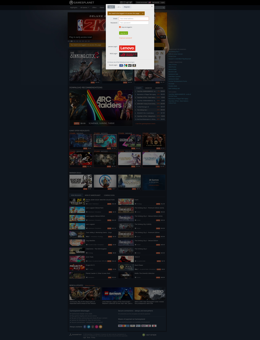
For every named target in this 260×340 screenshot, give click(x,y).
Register (127, 7)
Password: (114, 23)
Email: (115, 19)
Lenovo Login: (113, 46)
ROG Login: (114, 53)
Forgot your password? (125, 38)
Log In (111, 7)
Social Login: (113, 65)
